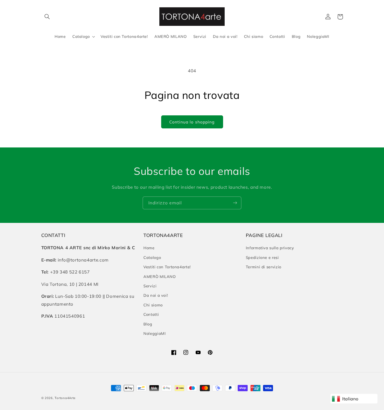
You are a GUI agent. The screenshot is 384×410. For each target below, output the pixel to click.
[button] (47, 17)
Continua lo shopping (192, 121)
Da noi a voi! (155, 295)
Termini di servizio (263, 266)
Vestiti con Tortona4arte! (167, 266)
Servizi (149, 285)
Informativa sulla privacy (270, 247)
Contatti (151, 314)
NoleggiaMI (154, 333)
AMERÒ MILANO (159, 276)
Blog (147, 324)
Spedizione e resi (262, 257)
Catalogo (152, 257)
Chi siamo (153, 304)
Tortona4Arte (65, 398)
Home (149, 247)
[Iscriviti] (235, 203)
